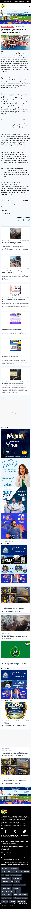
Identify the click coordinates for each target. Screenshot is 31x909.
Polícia (18, 891)
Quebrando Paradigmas (20, 894)
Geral (7, 875)
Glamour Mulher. (16, 875)
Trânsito (12, 901)
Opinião (23, 885)
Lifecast (17, 881)
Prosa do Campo (6, 894)
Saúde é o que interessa (18, 1)
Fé (2, 875)
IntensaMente (6, 878)
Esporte (26, 871)
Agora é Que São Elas (8, 871)
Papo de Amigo (6, 888)
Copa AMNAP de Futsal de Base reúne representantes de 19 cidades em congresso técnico (14, 725)
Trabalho (29, 1)
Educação (19, 871)
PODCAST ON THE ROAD (8, 891)
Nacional (16, 885)
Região (4, 898)
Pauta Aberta (16, 888)
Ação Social (4, 26)
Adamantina (11, 26)
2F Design (11, 905)
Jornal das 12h (7, 1)
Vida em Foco (21, 901)
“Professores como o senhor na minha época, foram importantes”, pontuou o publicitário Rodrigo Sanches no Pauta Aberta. (14, 610)
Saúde (9, 898)
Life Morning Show (7, 881)
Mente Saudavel (6, 885)
